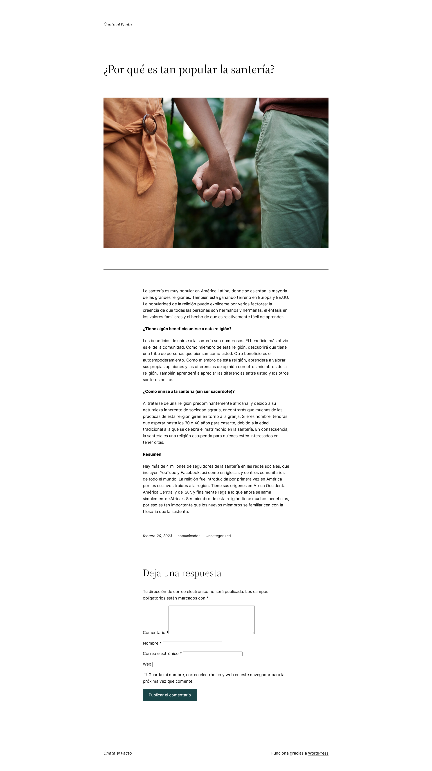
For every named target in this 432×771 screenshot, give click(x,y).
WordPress (318, 753)
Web (147, 664)
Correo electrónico (162, 653)
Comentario (156, 632)
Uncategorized (218, 535)
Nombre (152, 643)
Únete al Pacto (118, 24)
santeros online (157, 379)
